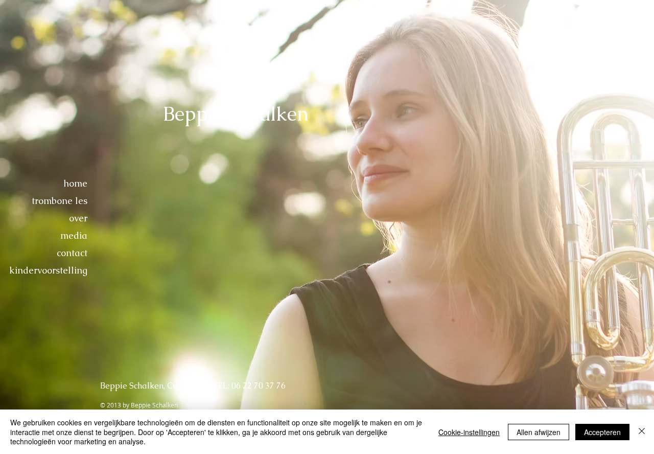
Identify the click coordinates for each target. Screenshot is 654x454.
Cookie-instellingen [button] (469, 432)
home (75, 183)
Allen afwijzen (538, 432)
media (73, 235)
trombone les (59, 201)
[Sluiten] (642, 432)
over (78, 218)
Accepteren (602, 432)
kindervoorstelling (48, 270)
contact (72, 253)
